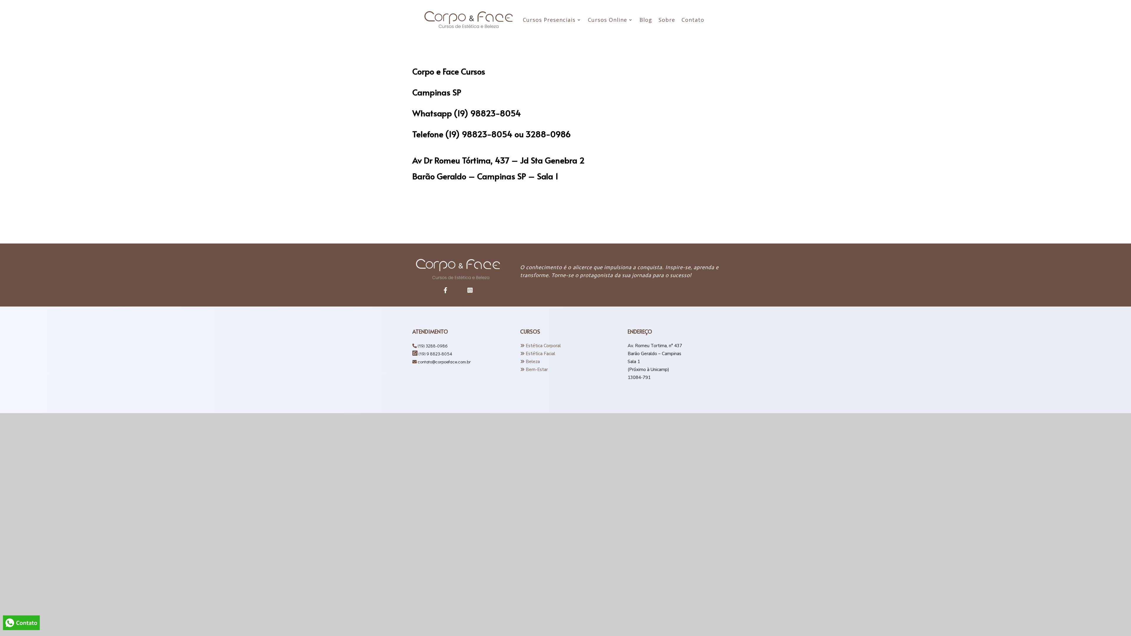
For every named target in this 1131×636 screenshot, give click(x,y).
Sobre (667, 20)
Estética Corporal (543, 346)
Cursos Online (607, 20)
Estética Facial (540, 354)
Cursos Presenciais (549, 20)
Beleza (533, 362)
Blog (645, 20)
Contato (693, 20)
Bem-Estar (537, 369)
